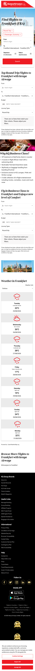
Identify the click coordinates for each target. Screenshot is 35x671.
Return (21, 52)
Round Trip (7, 31)
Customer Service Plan (7, 542)
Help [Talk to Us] (6, 559)
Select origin (8, 41)
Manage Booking (6, 502)
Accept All (17, 667)
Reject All (17, 662)
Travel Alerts (4, 564)
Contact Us (4, 556)
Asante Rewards (6, 483)
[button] (12, 34)
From (5, 39)
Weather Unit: (29, 285)
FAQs (2, 561)
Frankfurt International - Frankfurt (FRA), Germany (17, 48)
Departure (6, 52)
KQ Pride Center (5, 488)
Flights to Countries (11, 605)
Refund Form (5, 573)
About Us (4, 480)
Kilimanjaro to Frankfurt (9, 465)
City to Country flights (17, 612)
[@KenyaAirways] (10, 582)
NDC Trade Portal (6, 511)
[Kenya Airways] (4, 582)
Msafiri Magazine (6, 494)
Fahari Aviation (5, 491)
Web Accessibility (6, 547)
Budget (3, 100)
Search (17, 61)
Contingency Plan (6, 545)
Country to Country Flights (11, 607)
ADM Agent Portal (6, 514)
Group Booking (5, 505)
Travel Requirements (7, 567)
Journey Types (5, 108)
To (4, 46)
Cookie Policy (5, 539)
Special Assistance (6, 516)
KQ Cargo (4, 485)
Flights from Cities (10, 610)
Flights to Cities (23, 605)
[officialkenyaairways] (16, 582)
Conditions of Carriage (7, 530)
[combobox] (18, 87)
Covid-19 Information (7, 570)
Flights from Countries (22, 610)
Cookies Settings (17, 656)
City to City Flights (24, 607)
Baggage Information (7, 519)
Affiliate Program (6, 508)
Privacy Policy (5, 528)
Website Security (6, 533)
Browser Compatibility (7, 536)
